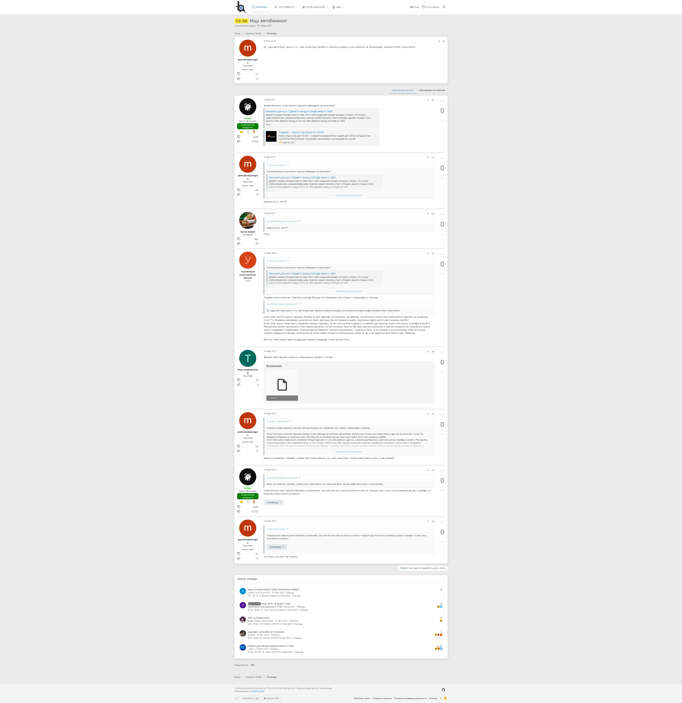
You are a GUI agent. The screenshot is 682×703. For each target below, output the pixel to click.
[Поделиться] (439, 41)
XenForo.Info (258, 691)
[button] (269, 7)
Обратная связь (362, 698)
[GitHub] (443, 690)
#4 (432, 213)
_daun (251, 648)
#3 (432, 157)
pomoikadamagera (246, 25)
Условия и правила (382, 698)
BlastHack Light (251, 698)
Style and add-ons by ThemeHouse (314, 688)
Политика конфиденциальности (410, 698)
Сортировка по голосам (432, 90)
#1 (443, 41)
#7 (433, 413)
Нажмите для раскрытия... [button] (349, 195)
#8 (433, 470)
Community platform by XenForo (264, 688)
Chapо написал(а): (276, 165)
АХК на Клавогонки (259, 617)
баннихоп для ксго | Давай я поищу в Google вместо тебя (299, 111)
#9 (433, 521)
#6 (433, 351)
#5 (433, 253)
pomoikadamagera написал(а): (282, 221)
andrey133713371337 (259, 592)
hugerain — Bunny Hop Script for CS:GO (301, 132)
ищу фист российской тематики (266, 631)
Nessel (265, 596)
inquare (251, 634)
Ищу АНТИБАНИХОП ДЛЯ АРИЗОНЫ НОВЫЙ (273, 589)
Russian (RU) (272, 698)
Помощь (290, 592)
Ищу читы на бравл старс (276, 603)
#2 (433, 100)
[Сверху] (441, 698)
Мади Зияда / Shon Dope (260, 620)
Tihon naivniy (270, 610)
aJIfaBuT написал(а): (277, 421)
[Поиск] (444, 7)
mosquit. (266, 624)
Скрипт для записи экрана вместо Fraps (271, 645)
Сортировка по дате (403, 90)
